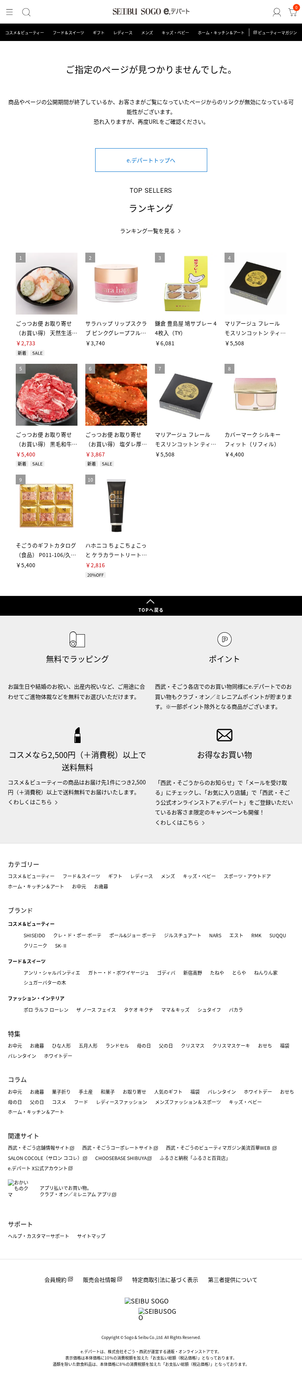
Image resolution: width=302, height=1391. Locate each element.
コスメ (59, 1102)
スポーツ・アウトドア (247, 876)
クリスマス (192, 1045)
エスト (236, 935)
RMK (256, 935)
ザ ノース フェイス (96, 1009)
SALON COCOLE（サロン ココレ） (45, 1158)
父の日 (166, 1045)
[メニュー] (9, 12)
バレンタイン (22, 1055)
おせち (265, 1045)
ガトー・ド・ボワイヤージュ (118, 972)
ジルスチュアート (182, 935)
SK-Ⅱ (61, 945)
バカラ (236, 1009)
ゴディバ (166, 972)
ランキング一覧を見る (147, 231)
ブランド (20, 910)
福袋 (284, 1045)
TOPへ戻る (151, 610)
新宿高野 (192, 972)
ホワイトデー (58, 1055)
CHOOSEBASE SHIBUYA (121, 1158)
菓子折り (61, 1091)
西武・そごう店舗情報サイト (38, 1147)
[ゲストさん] (276, 12)
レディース (123, 32)
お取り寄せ (134, 1091)
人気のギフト (168, 1091)
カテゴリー (23, 864)
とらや (239, 972)
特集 (14, 1033)
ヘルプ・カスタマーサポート (38, 1236)
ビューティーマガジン (277, 32)
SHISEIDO (34, 935)
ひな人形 (61, 1045)
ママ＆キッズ (175, 1009)
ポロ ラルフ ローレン (46, 1009)
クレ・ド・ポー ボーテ (77, 935)
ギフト (99, 32)
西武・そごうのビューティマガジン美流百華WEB (218, 1147)
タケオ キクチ (138, 1009)
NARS (215, 935)
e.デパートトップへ (151, 160)
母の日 (144, 1045)
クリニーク (35, 945)
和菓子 (108, 1091)
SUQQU (277, 935)
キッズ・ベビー (175, 32)
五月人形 (88, 1045)
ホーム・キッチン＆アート (221, 32)
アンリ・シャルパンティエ (52, 972)
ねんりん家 (266, 972)
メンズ (147, 32)
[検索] (26, 12)
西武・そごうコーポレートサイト (117, 1147)
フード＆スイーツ (68, 32)
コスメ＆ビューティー (24, 32)
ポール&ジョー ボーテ (132, 935)
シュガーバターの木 (45, 982)
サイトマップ (91, 1236)
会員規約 (55, 1279)
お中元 (79, 886)
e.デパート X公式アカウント (38, 1168)
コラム (17, 1079)
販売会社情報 (99, 1279)
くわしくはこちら (30, 802)
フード (81, 1102)
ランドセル (117, 1045)
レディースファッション (121, 1102)
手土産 (86, 1091)
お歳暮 (101, 886)
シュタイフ (209, 1009)
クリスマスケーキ (231, 1045)
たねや (217, 972)
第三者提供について (233, 1279)
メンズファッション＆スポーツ (188, 1102)
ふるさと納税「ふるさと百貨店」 (195, 1158)
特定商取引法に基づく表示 (165, 1279)
